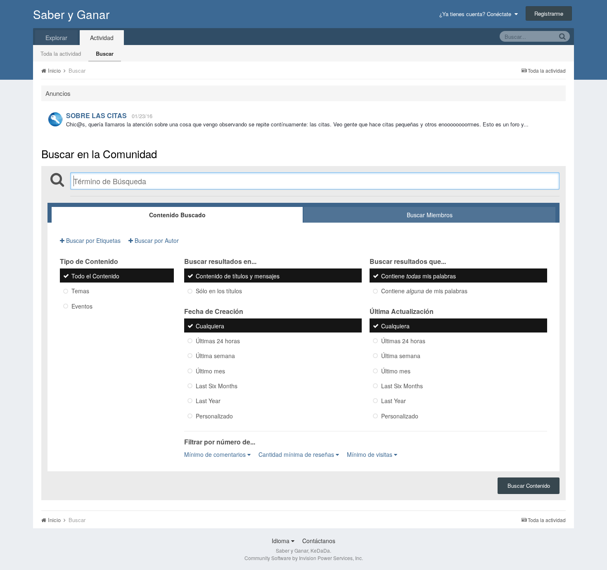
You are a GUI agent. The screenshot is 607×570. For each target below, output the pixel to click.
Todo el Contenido (95, 276)
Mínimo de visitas (370, 454)
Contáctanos (318, 541)
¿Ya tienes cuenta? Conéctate (477, 14)
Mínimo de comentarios (215, 454)
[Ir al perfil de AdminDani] (55, 119)
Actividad (102, 37)
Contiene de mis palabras (424, 291)
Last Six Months (216, 386)
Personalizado (214, 416)
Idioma (281, 541)
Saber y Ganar (71, 14)
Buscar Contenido (528, 485)
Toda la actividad (60, 53)
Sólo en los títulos (219, 291)
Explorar (56, 37)
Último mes (210, 371)
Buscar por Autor (156, 240)
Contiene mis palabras (418, 276)
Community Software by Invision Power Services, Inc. (303, 557)
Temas (80, 291)
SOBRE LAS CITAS (96, 115)
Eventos (81, 306)
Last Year (208, 401)
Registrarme (548, 13)
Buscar (105, 53)
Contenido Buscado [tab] (177, 215)
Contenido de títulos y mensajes (238, 276)
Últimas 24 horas (218, 341)
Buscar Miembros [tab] (430, 215)
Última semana (215, 356)
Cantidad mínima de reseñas (297, 454)
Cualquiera (210, 326)
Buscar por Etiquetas (92, 240)
